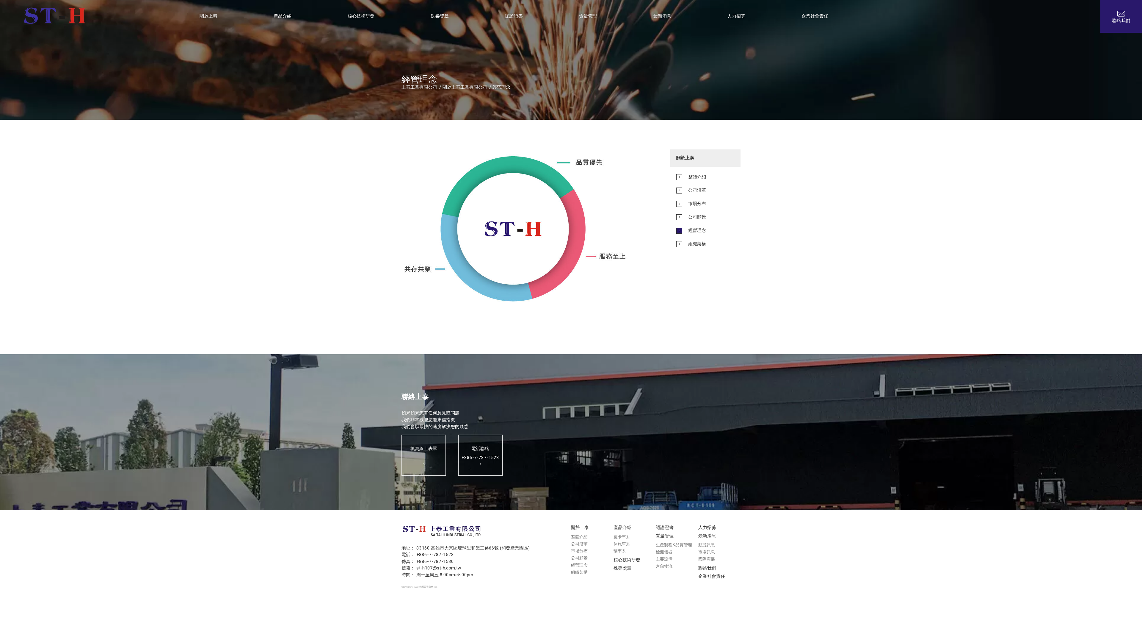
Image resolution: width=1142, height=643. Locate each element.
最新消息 (707, 536)
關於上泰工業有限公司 (465, 87)
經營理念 (501, 87)
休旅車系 (622, 544)
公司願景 (579, 558)
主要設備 (664, 559)
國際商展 (706, 559)
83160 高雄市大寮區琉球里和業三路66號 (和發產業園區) (473, 548)
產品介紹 (622, 527)
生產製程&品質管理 (674, 544)
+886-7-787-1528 (435, 554)
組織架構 (579, 572)
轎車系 (620, 550)
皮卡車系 (622, 536)
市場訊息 (706, 552)
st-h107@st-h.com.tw (438, 568)
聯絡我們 (707, 568)
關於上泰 (580, 527)
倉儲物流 (664, 566)
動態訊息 (706, 544)
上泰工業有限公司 (419, 87)
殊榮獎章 (622, 568)
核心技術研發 (627, 560)
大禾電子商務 (426, 587)
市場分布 (579, 550)
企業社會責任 (711, 576)
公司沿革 (579, 544)
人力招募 (707, 527)
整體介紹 (579, 536)
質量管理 (665, 536)
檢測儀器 (664, 552)
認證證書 (665, 527)
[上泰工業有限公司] (55, 16)
